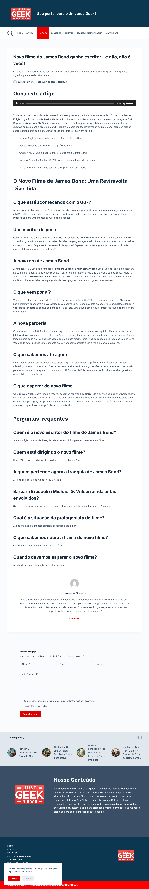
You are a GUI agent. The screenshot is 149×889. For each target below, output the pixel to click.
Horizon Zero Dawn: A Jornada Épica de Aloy (28, 752)
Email (63, 664)
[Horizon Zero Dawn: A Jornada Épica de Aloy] (11, 752)
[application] (74, 103)
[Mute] (123, 103)
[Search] (10, 33)
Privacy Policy (41, 706)
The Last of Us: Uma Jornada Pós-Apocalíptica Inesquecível (63, 752)
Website (101, 664)
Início (20, 33)
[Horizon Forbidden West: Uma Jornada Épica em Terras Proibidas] (81, 752)
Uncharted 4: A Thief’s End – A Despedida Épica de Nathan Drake (132, 752)
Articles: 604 (74, 619)
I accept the (35, 706)
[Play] (17, 103)
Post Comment (30, 714)
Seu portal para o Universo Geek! (66, 13)
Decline (28, 878)
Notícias (43, 33)
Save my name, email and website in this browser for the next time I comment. (59, 701)
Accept (14, 878)
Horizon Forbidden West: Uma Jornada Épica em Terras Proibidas (96, 752)
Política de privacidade (19, 856)
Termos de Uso (14, 860)
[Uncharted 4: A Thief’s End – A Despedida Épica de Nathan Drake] (115, 752)
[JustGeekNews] (29, 794)
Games (29, 33)
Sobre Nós (56, 33)
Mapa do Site (112, 33)
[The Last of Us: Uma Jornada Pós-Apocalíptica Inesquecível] (46, 752)
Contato (69, 33)
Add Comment (30, 674)
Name (26, 664)
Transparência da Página (89, 33)
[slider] (130, 103)
